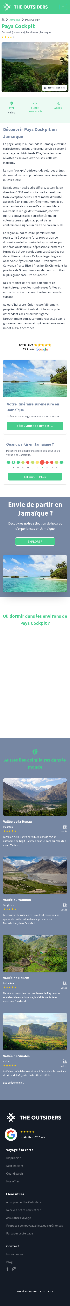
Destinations (15, 1166)
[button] (35, 347)
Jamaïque (15, 19)
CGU (42, 1291)
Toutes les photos (56, 87)
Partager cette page (19, 1233)
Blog (9, 1262)
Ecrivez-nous (14, 1254)
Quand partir (14, 1173)
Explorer (35, 541)
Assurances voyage (18, 1218)
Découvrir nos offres (35, 426)
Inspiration (13, 1158)
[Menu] (63, 7)
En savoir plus (35, 477)
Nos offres (13, 1181)
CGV (50, 1291)
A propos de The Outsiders (23, 1202)
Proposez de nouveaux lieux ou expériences (34, 1225)
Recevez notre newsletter (23, 1210)
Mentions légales (27, 1291)
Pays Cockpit (32, 19)
